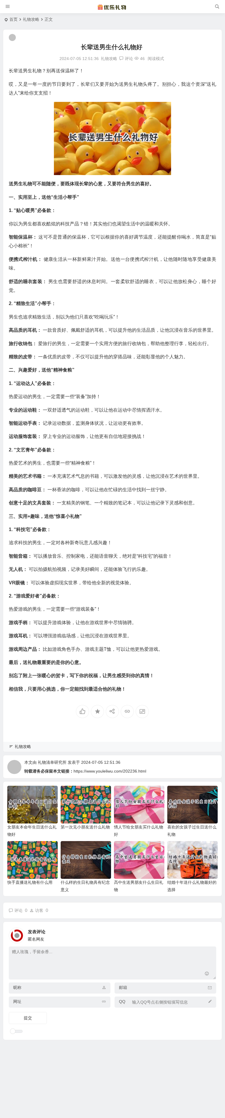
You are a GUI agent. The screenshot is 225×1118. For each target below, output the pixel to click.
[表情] (207, 974)
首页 (13, 19)
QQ (122, 1001)
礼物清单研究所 (52, 762)
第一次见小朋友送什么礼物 (85, 827)
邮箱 (123, 987)
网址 (17, 1001)
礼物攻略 (31, 19)
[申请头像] (210, 933)
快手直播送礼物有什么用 (29, 882)
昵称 (17, 987)
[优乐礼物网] (112, 6)
